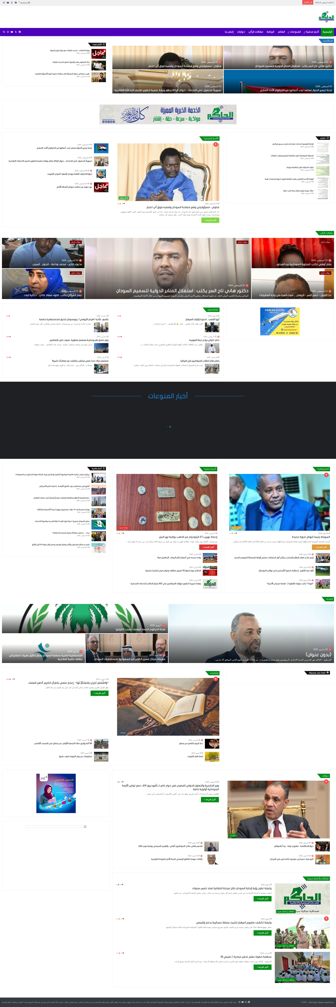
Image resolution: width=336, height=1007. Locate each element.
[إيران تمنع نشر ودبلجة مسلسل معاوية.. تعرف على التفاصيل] (101, 678)
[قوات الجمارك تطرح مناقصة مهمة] (323, 316)
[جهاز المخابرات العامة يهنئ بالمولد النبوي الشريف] (101, 319)
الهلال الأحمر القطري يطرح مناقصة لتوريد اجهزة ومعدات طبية (289, 324)
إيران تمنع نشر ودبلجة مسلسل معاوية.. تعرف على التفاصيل (79, 670)
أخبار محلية (312, 31)
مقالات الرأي (256, 31)
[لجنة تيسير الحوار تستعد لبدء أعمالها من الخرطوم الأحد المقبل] (101, 293)
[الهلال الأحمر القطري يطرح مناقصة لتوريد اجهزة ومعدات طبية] (323, 327)
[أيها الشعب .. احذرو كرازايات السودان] (212, 657)
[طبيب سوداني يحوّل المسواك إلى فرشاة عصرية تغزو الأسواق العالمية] (98, 77)
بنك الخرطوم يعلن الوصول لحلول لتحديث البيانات (71, 62)
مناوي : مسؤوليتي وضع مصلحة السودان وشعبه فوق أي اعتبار (183, 352)
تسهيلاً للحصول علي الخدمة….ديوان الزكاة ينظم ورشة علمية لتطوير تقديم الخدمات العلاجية (50, 306)
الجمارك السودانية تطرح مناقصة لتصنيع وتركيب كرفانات (292, 301)
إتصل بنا (229, 31)
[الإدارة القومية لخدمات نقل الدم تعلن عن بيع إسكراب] (323, 292)
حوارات (241, 31)
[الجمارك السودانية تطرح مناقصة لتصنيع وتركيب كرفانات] (323, 304)
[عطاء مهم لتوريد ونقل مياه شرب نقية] (323, 339)
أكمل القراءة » (210, 365)
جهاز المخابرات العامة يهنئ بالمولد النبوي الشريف (69, 319)
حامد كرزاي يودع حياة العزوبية (204, 670)
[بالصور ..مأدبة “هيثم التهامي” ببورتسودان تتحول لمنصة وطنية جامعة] (101, 657)
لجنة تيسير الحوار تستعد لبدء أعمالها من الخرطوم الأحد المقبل (276, 2)
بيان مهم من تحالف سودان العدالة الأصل (74, 332)
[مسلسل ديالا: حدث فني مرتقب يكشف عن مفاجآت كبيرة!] (101, 699)
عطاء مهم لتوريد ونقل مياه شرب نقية (298, 336)
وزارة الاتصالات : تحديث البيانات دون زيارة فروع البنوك (70, 50)
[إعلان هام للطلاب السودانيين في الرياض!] (212, 699)
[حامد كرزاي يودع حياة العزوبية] (212, 678)
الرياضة (270, 31)
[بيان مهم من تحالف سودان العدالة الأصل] (101, 332)
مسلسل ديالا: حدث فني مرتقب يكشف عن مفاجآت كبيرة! (80, 690)
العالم (281, 31)
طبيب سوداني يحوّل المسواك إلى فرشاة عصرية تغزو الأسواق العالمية (62, 74)
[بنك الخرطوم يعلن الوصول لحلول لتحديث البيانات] (98, 65)
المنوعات (295, 31)
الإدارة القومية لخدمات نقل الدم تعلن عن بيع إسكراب (293, 289)
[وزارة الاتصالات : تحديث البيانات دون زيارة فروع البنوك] (98, 54)
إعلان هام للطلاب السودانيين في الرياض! (200, 690)
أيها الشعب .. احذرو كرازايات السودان (202, 649)
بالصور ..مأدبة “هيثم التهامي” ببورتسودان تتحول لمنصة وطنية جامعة (73, 649)
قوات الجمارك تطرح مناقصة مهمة (300, 312)
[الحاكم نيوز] (326, 17)
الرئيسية (327, 31)
